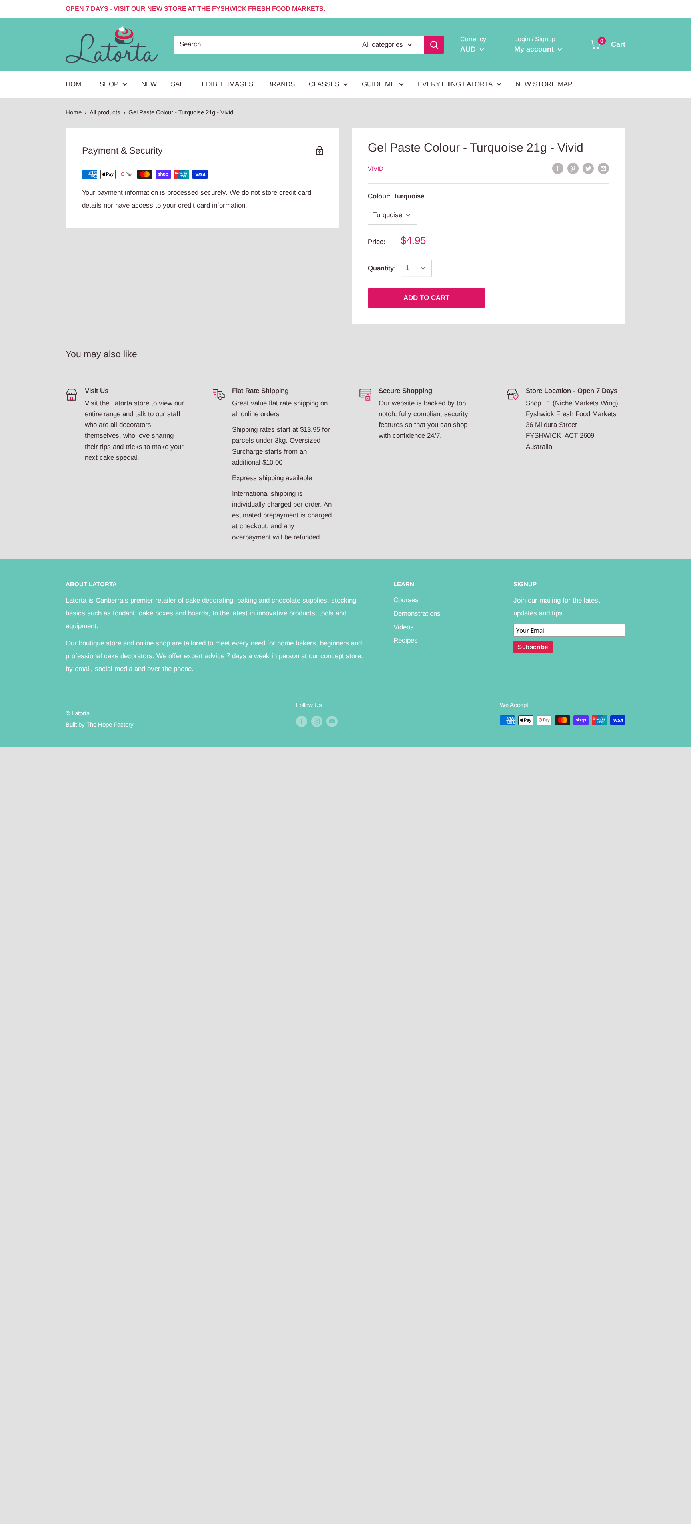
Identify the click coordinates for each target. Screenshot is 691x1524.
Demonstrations (417, 613)
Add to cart (426, 298)
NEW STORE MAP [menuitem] (543, 84)
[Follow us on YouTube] (332, 721)
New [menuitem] (149, 84)
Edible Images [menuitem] (227, 84)
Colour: (396, 196)
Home (74, 112)
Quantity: (382, 268)
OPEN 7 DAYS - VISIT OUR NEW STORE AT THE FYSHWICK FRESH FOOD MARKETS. (195, 8)
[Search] (434, 44)
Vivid (375, 168)
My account (535, 49)
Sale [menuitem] (179, 84)
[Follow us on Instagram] (316, 721)
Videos (403, 627)
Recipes (405, 640)
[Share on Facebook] (557, 168)
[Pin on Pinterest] (573, 168)
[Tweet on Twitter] (588, 168)
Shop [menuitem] (109, 84)
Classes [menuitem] (324, 84)
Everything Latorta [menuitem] (455, 84)
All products (105, 112)
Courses (406, 600)
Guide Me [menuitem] (378, 84)
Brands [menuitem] (281, 84)
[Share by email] (603, 168)
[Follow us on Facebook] (301, 721)
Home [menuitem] (76, 84)
